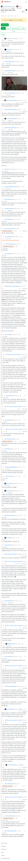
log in (11, 20)
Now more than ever (8, 10)
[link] (5, 15)
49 (3, 16)
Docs (2, 852)
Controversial (15, 28)
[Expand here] (24, 11)
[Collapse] (2, 38)
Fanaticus (7, 1)
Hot (3, 28)
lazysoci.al (3, 11)
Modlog (3, 846)
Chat (3, 34)
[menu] (26, 1)
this (2, 541)
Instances (3, 849)
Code (2, 855)
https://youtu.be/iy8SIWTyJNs (10, 240)
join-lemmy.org (5, 858)
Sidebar (4, 25)
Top (8, 28)
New (23, 28)
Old (13, 31)
